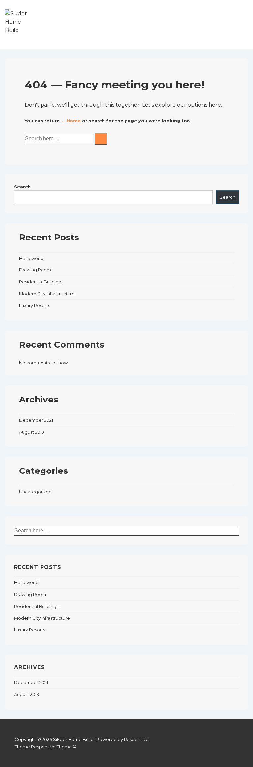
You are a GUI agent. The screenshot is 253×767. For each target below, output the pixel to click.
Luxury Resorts (34, 305)
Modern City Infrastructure (47, 293)
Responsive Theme (51, 746)
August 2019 (31, 432)
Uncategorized (35, 491)
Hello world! (31, 258)
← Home (71, 120)
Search (22, 186)
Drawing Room (35, 269)
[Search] (101, 139)
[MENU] (239, 25)
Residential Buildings (41, 281)
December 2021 (36, 420)
